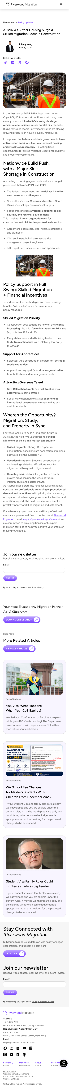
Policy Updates (25, 22)
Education (55, 1066)
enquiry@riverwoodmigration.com (7, 1043)
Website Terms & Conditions (16, 1074)
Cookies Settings (11, 1079)
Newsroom (8, 22)
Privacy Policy (9, 1071)
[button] (61, 4)
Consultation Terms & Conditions (18, 1076)
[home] (20, 5)
